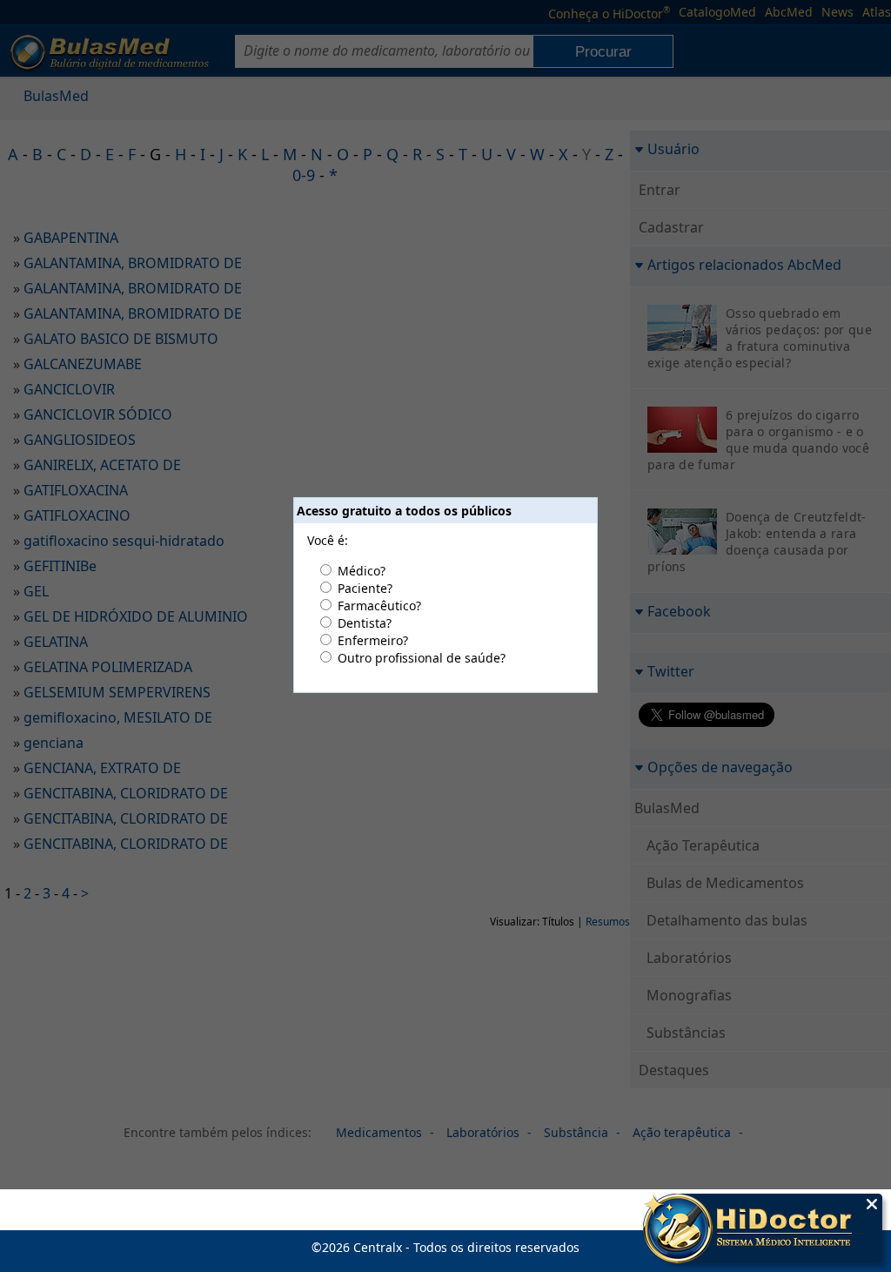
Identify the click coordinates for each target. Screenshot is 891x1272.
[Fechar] (871, 1204)
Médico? (361, 570)
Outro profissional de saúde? (422, 657)
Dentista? (365, 623)
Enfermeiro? (373, 640)
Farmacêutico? (379, 605)
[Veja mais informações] (762, 1230)
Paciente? (365, 588)
